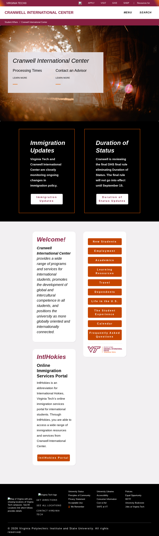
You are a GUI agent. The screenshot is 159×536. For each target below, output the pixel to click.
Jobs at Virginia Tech (134, 507)
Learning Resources (105, 271)
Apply (91, 3)
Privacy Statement (76, 499)
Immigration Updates (46, 199)
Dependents (105, 292)
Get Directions (47, 500)
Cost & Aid (101, 503)
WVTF (128, 499)
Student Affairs (12, 22)
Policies (128, 491)
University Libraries (105, 491)
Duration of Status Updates (112, 199)
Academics (104, 260)
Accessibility (102, 495)
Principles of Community (79, 495)
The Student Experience (105, 312)
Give (114, 3)
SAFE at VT (102, 507)
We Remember (77, 507)
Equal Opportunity (133, 495)
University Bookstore (134, 503)
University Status (76, 491)
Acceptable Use (75, 503)
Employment (104, 251)
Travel (104, 282)
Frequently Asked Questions (104, 335)
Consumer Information (107, 499)
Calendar (105, 323)
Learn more (20, 78)
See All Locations (49, 505)
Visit (103, 3)
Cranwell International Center (34, 22)
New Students (105, 241)
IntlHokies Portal (54, 457)
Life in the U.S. (104, 301)
